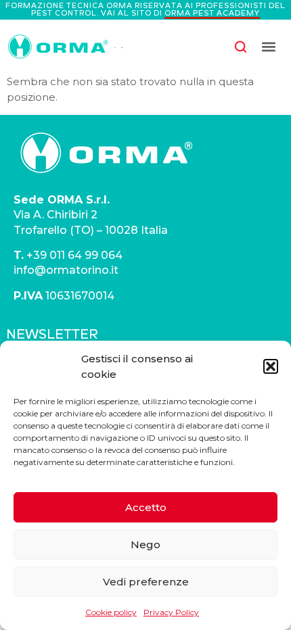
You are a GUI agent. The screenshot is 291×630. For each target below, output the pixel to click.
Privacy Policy (171, 612)
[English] (115, 47)
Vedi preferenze (146, 581)
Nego (145, 544)
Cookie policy (111, 612)
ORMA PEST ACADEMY (212, 13)
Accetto (145, 507)
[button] (270, 366)
